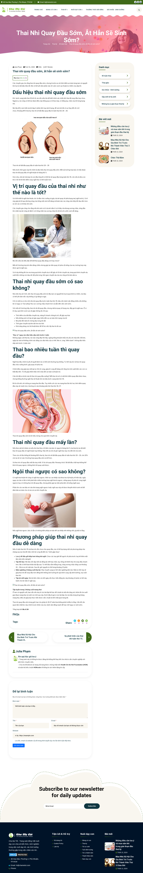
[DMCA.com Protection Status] (18, 855)
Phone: (13, 868)
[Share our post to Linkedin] (86, 621)
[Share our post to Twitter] (82, 621)
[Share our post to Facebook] (75, 621)
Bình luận (16, 701)
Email (53, 720)
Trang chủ (46, 44)
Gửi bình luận (18, 745)
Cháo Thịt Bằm (117, 157)
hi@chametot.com (50, 2)
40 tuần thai (63, 44)
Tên (14, 720)
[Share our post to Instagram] (79, 621)
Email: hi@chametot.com (20, 865)
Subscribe (92, 806)
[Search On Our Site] (139, 9)
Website (15, 731)
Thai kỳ (54, 44)
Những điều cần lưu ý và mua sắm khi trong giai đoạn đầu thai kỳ (120, 129)
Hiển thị (22, 78)
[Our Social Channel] (135, 2)
